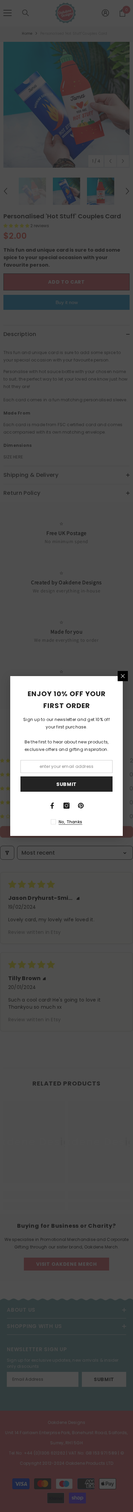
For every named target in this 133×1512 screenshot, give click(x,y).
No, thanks (70, 822)
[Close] (123, 676)
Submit (66, 784)
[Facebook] (52, 806)
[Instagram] (66, 806)
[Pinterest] (81, 806)
